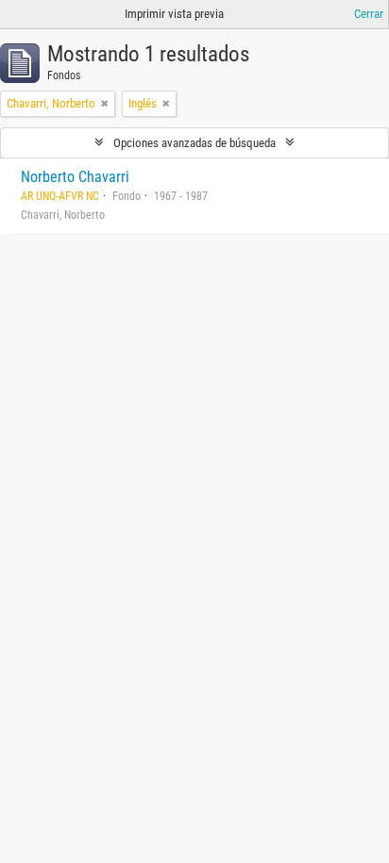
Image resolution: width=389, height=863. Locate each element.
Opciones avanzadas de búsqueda (194, 143)
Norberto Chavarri (75, 177)
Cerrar (368, 14)
